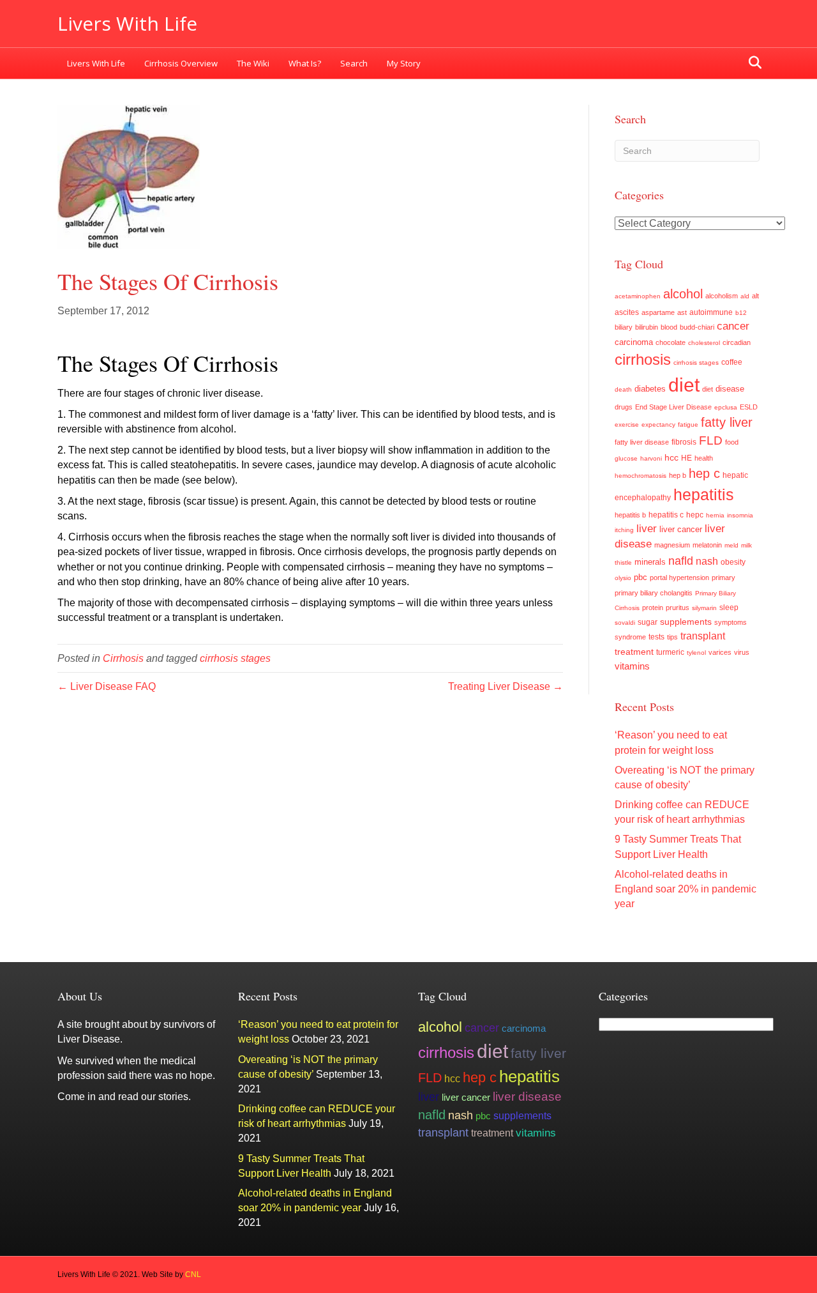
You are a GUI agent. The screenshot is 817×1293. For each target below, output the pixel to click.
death (623, 389)
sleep (728, 607)
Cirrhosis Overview (181, 63)
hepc (694, 515)
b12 (741, 312)
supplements (686, 621)
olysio (623, 577)
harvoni (651, 458)
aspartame (658, 312)
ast (682, 312)
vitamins (632, 666)
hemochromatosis (640, 475)
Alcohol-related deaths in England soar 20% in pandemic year (685, 889)
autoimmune (711, 312)
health (703, 458)
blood (669, 327)
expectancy (658, 424)
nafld (680, 560)
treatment (634, 651)
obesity (733, 562)
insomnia (740, 515)
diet (684, 384)
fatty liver (727, 422)
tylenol (696, 652)
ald (744, 296)
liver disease (527, 1096)
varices (719, 652)
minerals (650, 562)
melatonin (707, 545)
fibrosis (683, 442)
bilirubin (646, 327)
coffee (731, 362)
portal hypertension (679, 577)
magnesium (672, 545)
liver (646, 529)
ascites (627, 312)
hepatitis (703, 494)
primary (723, 577)
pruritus (677, 607)
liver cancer (680, 529)
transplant (702, 635)
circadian (737, 342)
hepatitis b (630, 515)
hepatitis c (666, 514)
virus (741, 652)
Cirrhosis (123, 658)
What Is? (305, 63)
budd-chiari (697, 327)
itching (624, 529)
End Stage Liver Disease (673, 407)
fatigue (688, 424)
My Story (404, 63)
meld (731, 545)
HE (686, 458)
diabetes (650, 389)
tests (656, 636)
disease (730, 389)
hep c (704, 473)
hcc (671, 457)
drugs (624, 407)
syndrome (630, 637)
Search (354, 63)
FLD (711, 440)
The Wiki (253, 63)
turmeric (670, 652)
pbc (640, 577)
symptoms (730, 622)
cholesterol (704, 342)
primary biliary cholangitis (654, 593)
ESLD (749, 407)
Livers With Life (96, 63)
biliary (624, 327)
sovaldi (625, 622)
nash (707, 561)
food (731, 442)
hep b (677, 475)
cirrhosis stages (235, 658)
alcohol (683, 294)
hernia (715, 515)
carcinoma (634, 342)
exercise (627, 424)
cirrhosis (643, 359)
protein (652, 607)
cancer (733, 326)
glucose (626, 458)
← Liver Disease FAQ (106, 686)
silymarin (704, 607)
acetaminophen (638, 296)
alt (755, 296)
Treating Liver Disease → (505, 686)
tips (672, 637)
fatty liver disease (642, 442)
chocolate (671, 342)
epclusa (725, 407)
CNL (193, 1274)
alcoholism (721, 296)
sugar (647, 622)
